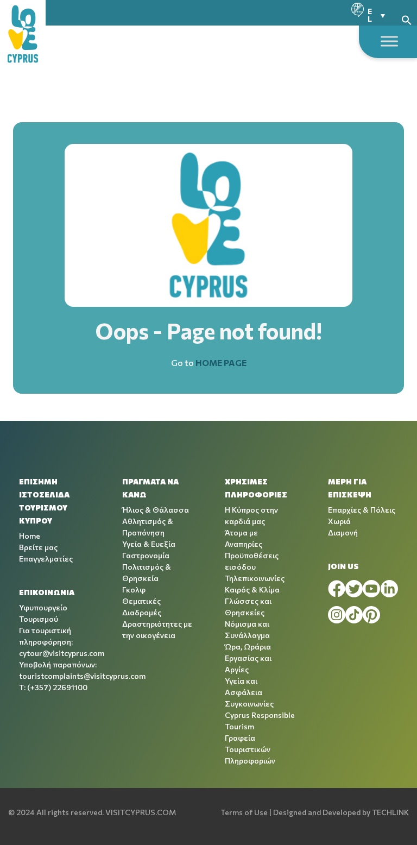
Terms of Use (244, 812)
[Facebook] (337, 589)
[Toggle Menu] (389, 41)
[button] (406, 18)
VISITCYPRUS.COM (140, 812)
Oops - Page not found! (209, 330)
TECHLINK (390, 812)
